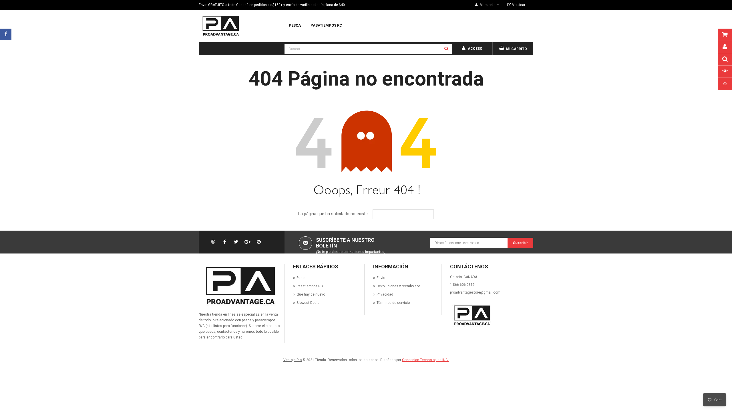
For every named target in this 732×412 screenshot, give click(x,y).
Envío (381, 278)
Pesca (302, 278)
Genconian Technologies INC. (425, 360)
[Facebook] (5, 34)
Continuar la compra (407, 214)
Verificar (518, 5)
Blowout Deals (308, 303)
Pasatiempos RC (310, 286)
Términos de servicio (393, 303)
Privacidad (385, 294)
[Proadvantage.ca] (239, 286)
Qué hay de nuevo (311, 294)
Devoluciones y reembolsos (399, 286)
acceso (475, 49)
